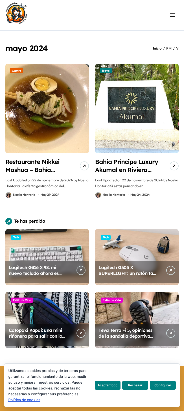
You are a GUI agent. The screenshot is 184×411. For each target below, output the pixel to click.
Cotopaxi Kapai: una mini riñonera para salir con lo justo (35, 336)
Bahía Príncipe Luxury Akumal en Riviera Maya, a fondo (126, 169)
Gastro (16, 70)
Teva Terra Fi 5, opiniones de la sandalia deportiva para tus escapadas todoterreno (125, 338)
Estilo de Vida (22, 300)
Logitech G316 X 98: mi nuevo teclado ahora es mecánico (34, 273)
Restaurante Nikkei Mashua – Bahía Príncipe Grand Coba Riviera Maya (35, 173)
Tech (16, 237)
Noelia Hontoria (24, 195)
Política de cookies (24, 400)
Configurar (162, 385)
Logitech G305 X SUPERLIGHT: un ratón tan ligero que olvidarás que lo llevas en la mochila (127, 276)
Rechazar (135, 385)
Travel (106, 70)
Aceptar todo (108, 385)
